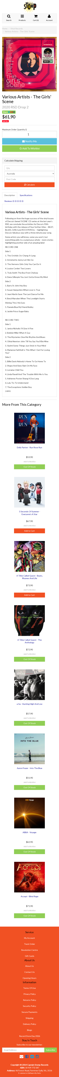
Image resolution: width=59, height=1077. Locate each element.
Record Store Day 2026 (29, 1036)
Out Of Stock (29, 467)
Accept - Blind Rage (29, 896)
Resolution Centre (29, 950)
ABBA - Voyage (29, 832)
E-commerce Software (26, 1073)
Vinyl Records (16, 28)
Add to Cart (29, 531)
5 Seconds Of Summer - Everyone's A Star (29, 512)
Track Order (29, 944)
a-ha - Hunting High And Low (29, 704)
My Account (29, 938)
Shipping (29, 1018)
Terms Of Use (29, 988)
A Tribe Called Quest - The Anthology (29, 641)
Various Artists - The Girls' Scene (20, 31)
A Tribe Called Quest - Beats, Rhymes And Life (29, 576)
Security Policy (29, 1006)
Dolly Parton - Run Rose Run (29, 447)
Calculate (30, 184)
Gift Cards (29, 956)
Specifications (26, 195)
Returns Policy (29, 1000)
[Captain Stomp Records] (29, 6)
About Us (29, 966)
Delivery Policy (29, 1024)
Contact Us (29, 972)
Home (4, 28)
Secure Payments (29, 1012)
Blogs (29, 1030)
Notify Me (31, 141)
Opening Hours (29, 978)
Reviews (8, 201)
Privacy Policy (29, 994)
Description (9, 195)
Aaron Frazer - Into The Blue (29, 768)
